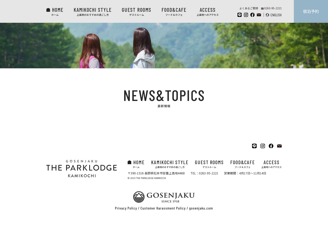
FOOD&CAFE (174, 11)
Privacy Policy (126, 208)
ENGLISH (276, 15)
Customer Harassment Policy (163, 208)
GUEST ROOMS (136, 11)
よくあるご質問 (248, 8)
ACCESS (208, 11)
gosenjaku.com (201, 208)
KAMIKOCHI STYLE (93, 11)
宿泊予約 (311, 11)
